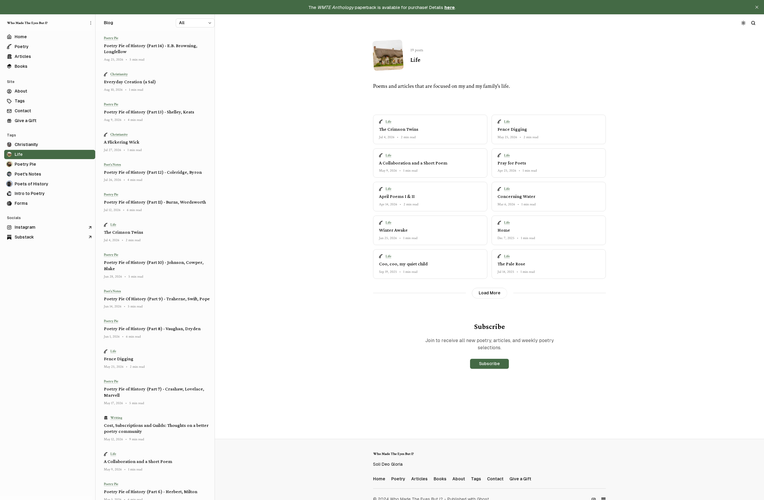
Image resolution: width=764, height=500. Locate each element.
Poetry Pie (111, 38)
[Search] (753, 22)
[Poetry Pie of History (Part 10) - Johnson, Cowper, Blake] (157, 265)
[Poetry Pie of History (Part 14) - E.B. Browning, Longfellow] (157, 49)
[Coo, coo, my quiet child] (430, 264)
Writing (116, 418)
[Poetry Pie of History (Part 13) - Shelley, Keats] (157, 112)
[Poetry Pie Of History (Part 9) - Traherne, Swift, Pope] (157, 299)
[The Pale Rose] (549, 264)
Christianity (119, 74)
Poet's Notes (112, 164)
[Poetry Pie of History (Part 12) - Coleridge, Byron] (157, 172)
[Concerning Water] (549, 196)
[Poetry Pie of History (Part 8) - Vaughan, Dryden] (157, 329)
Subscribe (489, 363)
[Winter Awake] (430, 230)
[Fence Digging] (549, 129)
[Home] (549, 230)
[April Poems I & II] (430, 196)
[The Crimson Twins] (430, 129)
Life (388, 121)
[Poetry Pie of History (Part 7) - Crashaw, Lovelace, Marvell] (157, 392)
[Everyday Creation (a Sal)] (157, 82)
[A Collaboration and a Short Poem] (430, 163)
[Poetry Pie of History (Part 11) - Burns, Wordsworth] (157, 202)
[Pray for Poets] (549, 163)
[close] (757, 7)
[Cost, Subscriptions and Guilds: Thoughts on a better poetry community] (157, 428)
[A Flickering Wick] (157, 142)
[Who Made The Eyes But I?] (27, 23)
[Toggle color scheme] (743, 22)
